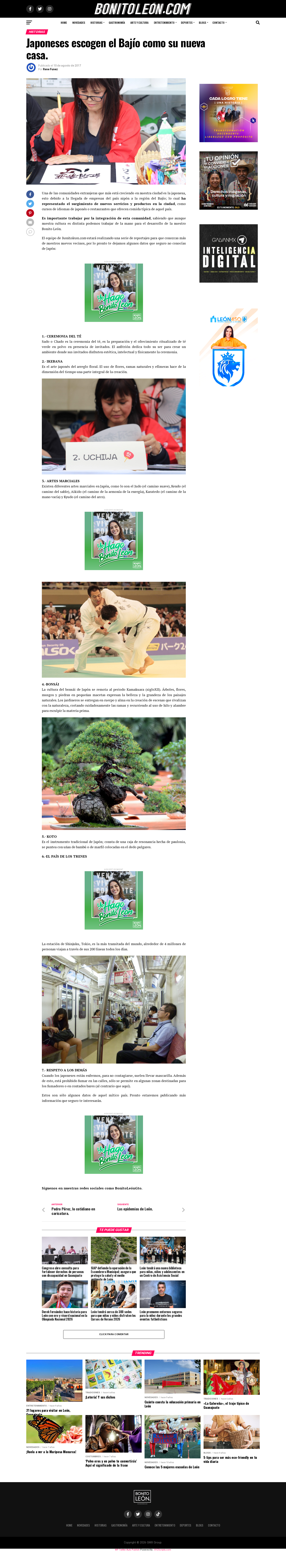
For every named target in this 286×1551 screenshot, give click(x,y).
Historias (96, 22)
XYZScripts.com (162, 1549)
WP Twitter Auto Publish (127, 1549)
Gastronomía (117, 22)
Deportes (186, 22)
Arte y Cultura (139, 22)
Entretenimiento (164, 22)
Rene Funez (50, 69)
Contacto (218, 22)
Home (64, 22)
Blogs (202, 22)
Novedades (78, 22)
